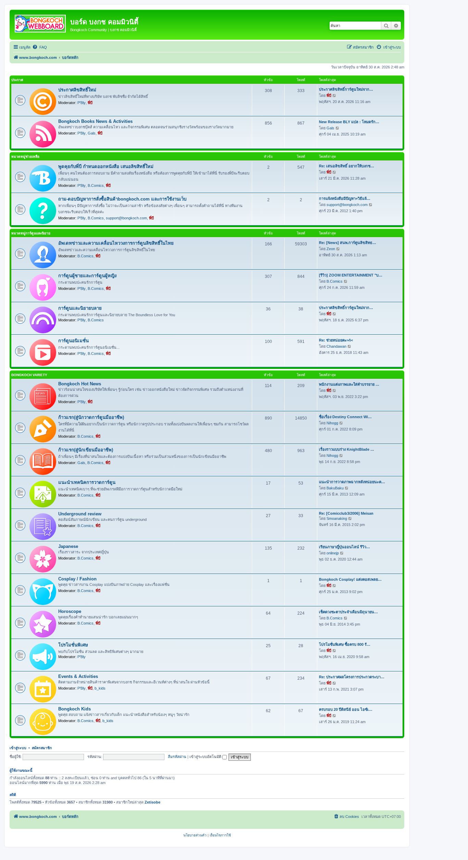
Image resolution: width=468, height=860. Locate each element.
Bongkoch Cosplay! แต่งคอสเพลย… (350, 579)
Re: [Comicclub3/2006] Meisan (346, 513)
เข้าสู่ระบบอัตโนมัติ (205, 757)
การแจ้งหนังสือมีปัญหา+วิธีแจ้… (344, 198)
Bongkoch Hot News (79, 383)
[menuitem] (39, 47)
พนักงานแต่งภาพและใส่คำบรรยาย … (349, 384)
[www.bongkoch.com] (40, 22)
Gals (92, 133)
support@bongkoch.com (126, 218)
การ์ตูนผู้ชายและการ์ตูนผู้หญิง (87, 275)
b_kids (100, 688)
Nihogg (332, 423)
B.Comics (96, 185)
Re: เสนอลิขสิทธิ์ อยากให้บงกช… (346, 166)
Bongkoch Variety (29, 375)
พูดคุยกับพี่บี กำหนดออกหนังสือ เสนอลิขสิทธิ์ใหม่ (105, 166)
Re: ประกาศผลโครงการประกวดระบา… (351, 677)
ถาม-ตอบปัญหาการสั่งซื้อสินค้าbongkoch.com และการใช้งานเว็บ (122, 199)
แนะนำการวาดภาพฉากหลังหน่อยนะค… (352, 482)
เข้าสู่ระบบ (18, 748)
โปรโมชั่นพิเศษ (73, 644)
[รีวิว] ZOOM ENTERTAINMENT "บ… (350, 275)
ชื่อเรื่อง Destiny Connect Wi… (345, 417)
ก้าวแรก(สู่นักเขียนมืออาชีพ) (85, 449)
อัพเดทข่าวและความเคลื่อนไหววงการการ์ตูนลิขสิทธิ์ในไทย (116, 243)
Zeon (331, 249)
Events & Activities (78, 676)
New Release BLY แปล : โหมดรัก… (349, 122)
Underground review (79, 513)
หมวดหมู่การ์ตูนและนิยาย (30, 233)
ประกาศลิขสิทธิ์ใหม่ (77, 89)
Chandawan (336, 346)
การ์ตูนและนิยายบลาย (80, 308)
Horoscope (69, 611)
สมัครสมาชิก (42, 748)
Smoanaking (337, 518)
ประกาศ (17, 80)
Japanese (68, 546)
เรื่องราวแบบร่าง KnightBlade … (346, 449)
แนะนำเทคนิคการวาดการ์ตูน (86, 482)
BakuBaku (335, 488)
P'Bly (81, 103)
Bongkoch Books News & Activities (95, 121)
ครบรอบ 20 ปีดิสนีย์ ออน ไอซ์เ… (345, 709)
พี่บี (90, 103)
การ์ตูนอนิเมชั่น (73, 340)
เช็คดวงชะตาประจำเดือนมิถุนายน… (348, 612)
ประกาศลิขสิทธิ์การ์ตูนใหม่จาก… (346, 89)
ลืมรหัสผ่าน (177, 757)
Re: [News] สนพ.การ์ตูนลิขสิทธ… (347, 243)
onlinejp (333, 553)
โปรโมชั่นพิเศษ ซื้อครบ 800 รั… (344, 644)
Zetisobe (152, 802)
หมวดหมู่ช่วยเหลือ (25, 156)
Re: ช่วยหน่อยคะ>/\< (336, 340)
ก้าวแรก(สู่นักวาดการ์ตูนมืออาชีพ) (91, 417)
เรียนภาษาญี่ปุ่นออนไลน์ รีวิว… (344, 547)
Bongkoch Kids (74, 708)
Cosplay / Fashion (77, 578)
